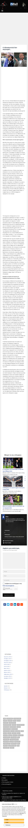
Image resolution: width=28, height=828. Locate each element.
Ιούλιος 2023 (6, 664)
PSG (18, 737)
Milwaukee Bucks (12, 722)
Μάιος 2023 (6, 668)
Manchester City (12, 726)
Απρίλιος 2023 (7, 670)
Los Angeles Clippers (12, 745)
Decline (7, 822)
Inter (18, 743)
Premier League (12, 536)
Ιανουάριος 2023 (7, 676)
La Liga (19, 720)
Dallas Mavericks (6, 737)
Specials (5, 686)
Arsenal (10, 735)
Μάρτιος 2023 (7, 672)
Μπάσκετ (6, 687)
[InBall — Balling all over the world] (14, 4)
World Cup (5, 745)
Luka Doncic (21, 735)
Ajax (18, 745)
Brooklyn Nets (6, 741)
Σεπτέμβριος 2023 (8, 660)
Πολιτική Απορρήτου (6, 784)
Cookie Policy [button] (21, 813)
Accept (7, 819)
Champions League (17, 718)
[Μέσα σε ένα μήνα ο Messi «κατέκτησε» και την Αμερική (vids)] (13, 499)
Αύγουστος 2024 (7, 656)
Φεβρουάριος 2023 (8, 674)
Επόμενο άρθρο (8, 542)
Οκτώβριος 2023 (7, 658)
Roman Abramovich (20, 536)
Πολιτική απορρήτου (8, 585)
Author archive (7, 525)
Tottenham (14, 733)
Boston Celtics (6, 726)
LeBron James (17, 741)
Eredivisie (12, 747)
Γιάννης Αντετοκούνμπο (14, 739)
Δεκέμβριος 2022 (7, 678)
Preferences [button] (4, 816)
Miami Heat (15, 735)
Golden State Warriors (7, 724)
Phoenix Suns (14, 743)
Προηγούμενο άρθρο (9, 540)
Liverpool (18, 726)
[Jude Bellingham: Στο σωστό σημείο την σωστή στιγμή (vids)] (13, 481)
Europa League (6, 739)
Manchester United (20, 724)
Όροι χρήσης (5, 780)
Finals (19, 733)
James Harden (6, 747)
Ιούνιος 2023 (6, 666)
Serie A (15, 720)
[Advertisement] (14, 29)
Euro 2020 (11, 741)
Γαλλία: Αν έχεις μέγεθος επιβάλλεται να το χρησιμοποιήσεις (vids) (11, 797)
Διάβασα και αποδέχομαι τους (12, 584)
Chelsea (6, 536)
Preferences (8, 825)
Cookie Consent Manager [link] (6, 804)
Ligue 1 (5, 733)
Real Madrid (6, 722)
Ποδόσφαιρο (7, 534)
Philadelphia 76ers (7, 743)
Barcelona (14, 724)
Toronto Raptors (13, 737)
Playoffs (5, 720)
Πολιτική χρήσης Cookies (7, 782)
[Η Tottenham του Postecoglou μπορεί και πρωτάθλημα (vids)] (13, 462)
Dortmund (5, 735)
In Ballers (4, 778)
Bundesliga (10, 720)
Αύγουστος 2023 (7, 662)
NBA (4, 718)
